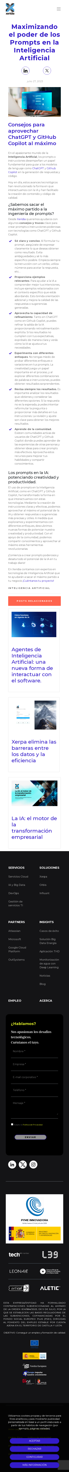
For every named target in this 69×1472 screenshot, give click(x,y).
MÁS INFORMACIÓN (34, 1465)
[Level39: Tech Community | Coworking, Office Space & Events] (50, 1254)
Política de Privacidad (33, 1124)
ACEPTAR (34, 1440)
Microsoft (14, 939)
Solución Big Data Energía (47, 941)
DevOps (13, 893)
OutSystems (16, 959)
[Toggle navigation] (58, 9)
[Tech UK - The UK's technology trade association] (19, 1254)
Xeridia (21, 219)
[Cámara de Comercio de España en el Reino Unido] (50, 1271)
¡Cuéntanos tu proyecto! (38, 580)
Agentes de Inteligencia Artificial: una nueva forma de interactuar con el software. (32, 665)
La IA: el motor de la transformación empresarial (34, 827)
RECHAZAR (34, 1448)
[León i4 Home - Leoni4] (19, 1271)
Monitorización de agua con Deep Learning (49, 963)
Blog (42, 984)
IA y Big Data (16, 884)
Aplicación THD (49, 951)
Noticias (44, 975)
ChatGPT (38, 168)
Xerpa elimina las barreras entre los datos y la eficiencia (34, 751)
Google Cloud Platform (17, 949)
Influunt (44, 893)
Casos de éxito (49, 930)
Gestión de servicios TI (15, 903)
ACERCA (45, 1000)
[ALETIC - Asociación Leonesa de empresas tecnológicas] (50, 1288)
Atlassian (14, 930)
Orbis (43, 884)
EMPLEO (14, 1000)
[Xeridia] (10, 9)
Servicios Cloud (18, 876)
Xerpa (43, 876)
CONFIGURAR (34, 1457)
